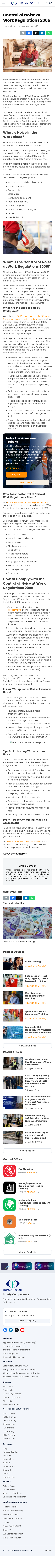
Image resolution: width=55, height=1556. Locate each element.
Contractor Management (14, 1357)
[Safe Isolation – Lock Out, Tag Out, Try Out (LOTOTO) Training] (27, 980)
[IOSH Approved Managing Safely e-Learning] (27, 997)
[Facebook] (5, 1330)
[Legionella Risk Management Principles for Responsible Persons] (27, 1032)
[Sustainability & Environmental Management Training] (27, 1204)
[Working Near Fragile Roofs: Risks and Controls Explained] (27, 1137)
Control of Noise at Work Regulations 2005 (28, 502)
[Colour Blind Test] (27, 1221)
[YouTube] (22, 1330)
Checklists (7, 1470)
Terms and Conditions (12, 1493)
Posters (6, 1474)
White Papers (9, 1466)
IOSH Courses (9, 1413)
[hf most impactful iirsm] (44, 1266)
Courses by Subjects (12, 1394)
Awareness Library (11, 1404)
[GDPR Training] (27, 963)
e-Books (6, 1463)
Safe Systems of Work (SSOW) (15, 1366)
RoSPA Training (9, 1417)
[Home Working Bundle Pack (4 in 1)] (27, 1238)
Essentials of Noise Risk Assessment (24, 841)
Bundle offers (8, 1390)
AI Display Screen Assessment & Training (20, 1377)
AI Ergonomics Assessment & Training (19, 1369)
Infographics (8, 1459)
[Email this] (23, 33)
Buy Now (16, 474)
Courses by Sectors (11, 1397)
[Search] (46, 3)
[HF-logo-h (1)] (25, 3)
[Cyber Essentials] (5, 1266)
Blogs (5, 1448)
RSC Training (8, 1428)
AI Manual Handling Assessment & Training (21, 1373)
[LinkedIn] (11, 1330)
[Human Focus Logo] (27, 1285)
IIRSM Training (9, 1435)
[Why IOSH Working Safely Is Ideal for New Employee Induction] (27, 1120)
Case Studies (9, 1477)
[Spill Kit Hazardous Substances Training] (27, 1015)
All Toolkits (7, 1401)
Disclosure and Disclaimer (14, 1497)
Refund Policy (9, 1486)
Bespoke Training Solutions (14, 1346)
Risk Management (10, 1353)
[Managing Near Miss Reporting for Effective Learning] (27, 1187)
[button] (3, 3)
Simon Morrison (27, 865)
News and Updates (11, 1452)
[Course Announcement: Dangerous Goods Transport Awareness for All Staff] (27, 1102)
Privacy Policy (9, 1490)
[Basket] (50, 3)
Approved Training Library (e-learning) (19, 1343)
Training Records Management (16, 1350)
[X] (17, 1330)
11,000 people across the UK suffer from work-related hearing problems (26, 318)
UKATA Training (9, 1420)
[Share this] (29, 33)
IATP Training (8, 1431)
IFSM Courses (9, 1438)
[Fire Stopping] (27, 1171)
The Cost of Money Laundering (19, 941)
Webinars (7, 1455)
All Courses (8, 1386)
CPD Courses (9, 1424)
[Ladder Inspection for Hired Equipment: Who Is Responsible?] (27, 1063)
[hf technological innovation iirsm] (22, 1266)
